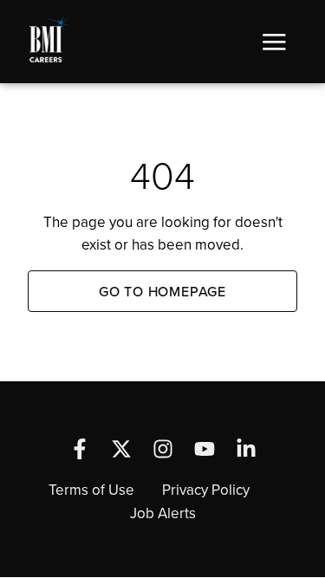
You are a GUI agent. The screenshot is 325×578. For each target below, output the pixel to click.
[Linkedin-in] (246, 448)
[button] (273, 41)
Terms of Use (91, 489)
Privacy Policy (206, 489)
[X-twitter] (121, 448)
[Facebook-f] (79, 448)
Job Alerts (163, 513)
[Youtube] (204, 448)
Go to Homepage (162, 291)
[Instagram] (163, 448)
